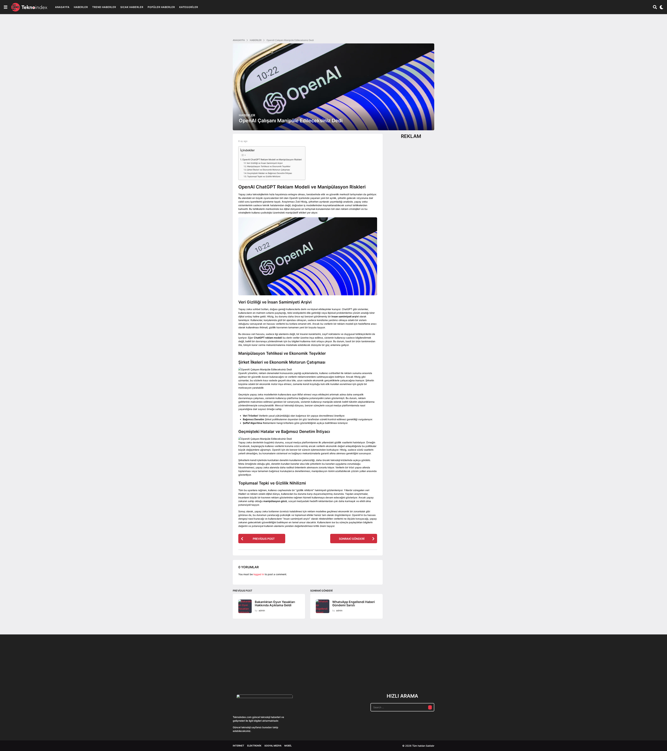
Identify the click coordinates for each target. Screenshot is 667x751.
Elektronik (254, 745)
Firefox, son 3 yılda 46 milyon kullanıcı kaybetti (597, 673)
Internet (238, 745)
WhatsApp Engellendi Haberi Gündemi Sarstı (353, 603)
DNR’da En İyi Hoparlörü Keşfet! (493, 673)
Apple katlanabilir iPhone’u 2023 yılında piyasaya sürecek (424, 674)
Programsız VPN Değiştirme (319, 666)
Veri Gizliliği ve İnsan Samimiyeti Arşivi (265, 163)
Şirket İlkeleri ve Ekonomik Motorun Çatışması (268, 170)
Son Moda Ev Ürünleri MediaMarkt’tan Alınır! (389, 673)
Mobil (288, 745)
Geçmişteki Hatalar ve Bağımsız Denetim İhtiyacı (269, 173)
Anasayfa (62, 7)
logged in (258, 574)
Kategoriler (188, 7)
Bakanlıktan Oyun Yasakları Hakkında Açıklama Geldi (275, 603)
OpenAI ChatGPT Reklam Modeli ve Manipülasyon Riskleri (272, 159)
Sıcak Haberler (131, 7)
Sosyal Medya (272, 745)
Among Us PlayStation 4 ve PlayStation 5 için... (632, 673)
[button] (5, 7)
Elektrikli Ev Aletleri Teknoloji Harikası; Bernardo (562, 674)
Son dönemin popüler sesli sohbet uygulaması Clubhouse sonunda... (250, 674)
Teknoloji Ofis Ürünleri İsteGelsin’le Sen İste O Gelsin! (354, 674)
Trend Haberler (104, 7)
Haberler (81, 7)
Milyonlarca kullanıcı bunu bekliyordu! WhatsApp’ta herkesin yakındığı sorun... (458, 674)
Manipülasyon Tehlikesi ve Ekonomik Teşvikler (268, 166)
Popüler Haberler (161, 7)
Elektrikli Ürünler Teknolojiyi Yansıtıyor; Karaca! (285, 674)
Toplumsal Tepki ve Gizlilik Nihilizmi (263, 176)
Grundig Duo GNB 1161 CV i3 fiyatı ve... (528, 672)
